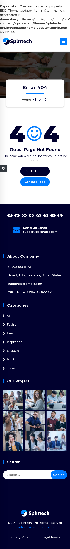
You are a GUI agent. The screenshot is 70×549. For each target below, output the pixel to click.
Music (11, 359)
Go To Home (35, 171)
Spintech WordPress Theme (35, 527)
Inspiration (14, 342)
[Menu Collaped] (63, 41)
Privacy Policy (20, 537)
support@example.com (40, 231)
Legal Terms (51, 537)
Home (26, 99)
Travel (11, 368)
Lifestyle (13, 350)
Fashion (12, 324)
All (8, 315)
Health (12, 333)
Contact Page (35, 182)
